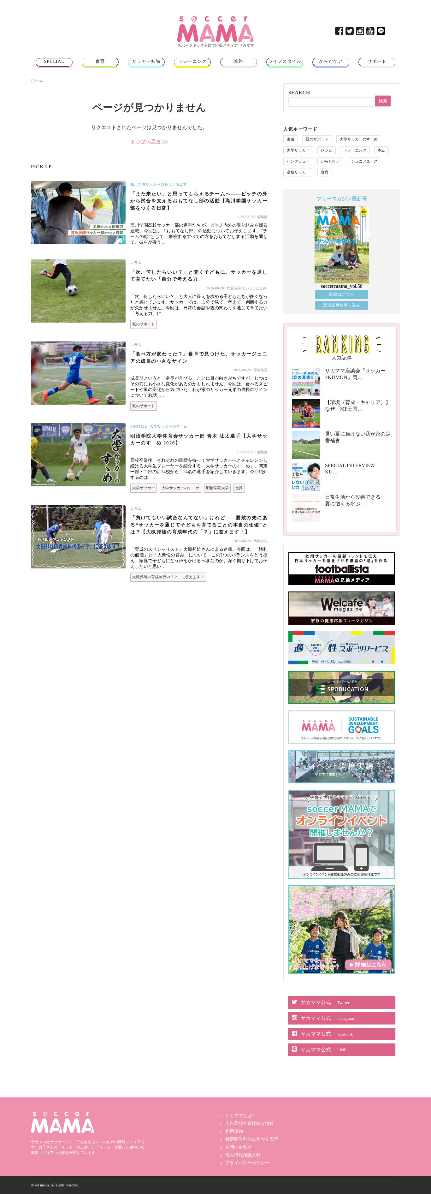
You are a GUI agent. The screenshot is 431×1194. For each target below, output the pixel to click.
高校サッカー (298, 172)
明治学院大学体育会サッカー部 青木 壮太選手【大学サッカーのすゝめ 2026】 (199, 439)
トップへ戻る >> (149, 141)
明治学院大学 (217, 488)
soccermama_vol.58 (342, 286)
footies (138, 426)
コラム (136, 262)
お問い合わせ (238, 1147)
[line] (381, 32)
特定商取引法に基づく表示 (251, 1139)
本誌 (381, 150)
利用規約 (234, 1131)
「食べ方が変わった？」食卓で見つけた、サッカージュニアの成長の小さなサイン (199, 357)
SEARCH (299, 92)
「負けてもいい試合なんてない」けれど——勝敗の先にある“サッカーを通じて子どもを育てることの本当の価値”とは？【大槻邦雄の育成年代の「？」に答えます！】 (199, 524)
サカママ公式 (325, 1002)
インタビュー (298, 161)
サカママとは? (239, 1115)
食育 (100, 61)
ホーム (37, 80)
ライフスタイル (284, 61)
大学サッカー (143, 488)
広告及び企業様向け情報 (249, 1123)
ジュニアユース (364, 161)
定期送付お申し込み (341, 305)
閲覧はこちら (341, 294)
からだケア (331, 61)
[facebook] (339, 32)
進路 (238, 61)
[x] (350, 32)
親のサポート (143, 324)
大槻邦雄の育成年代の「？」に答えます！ (168, 577)
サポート (377, 61)
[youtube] (370, 32)
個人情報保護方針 (243, 1155)
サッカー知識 (146, 61)
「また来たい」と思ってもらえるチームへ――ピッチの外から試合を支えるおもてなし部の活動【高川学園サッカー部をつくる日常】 (199, 201)
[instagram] (360, 32)
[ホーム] (215, 18)
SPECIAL (54, 61)
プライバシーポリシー (247, 1163)
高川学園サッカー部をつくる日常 (158, 184)
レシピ (326, 150)
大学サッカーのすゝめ (169, 426)
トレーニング (192, 61)
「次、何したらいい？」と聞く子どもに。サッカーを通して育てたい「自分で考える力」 (199, 276)
